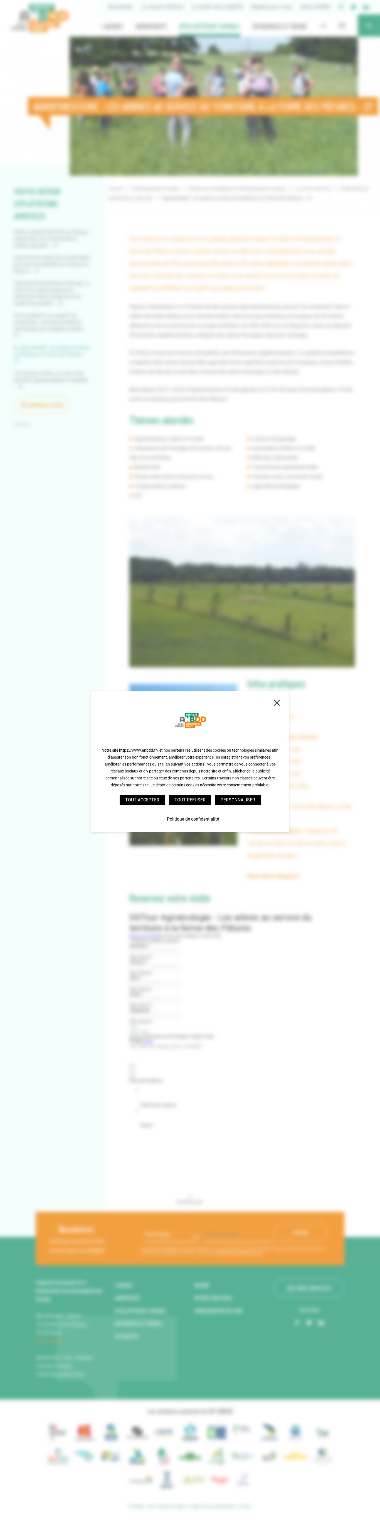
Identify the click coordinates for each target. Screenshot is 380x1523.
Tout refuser (190, 800)
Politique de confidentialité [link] (193, 819)
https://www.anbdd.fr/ (139, 750)
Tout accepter (142, 800)
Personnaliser (238, 800)
